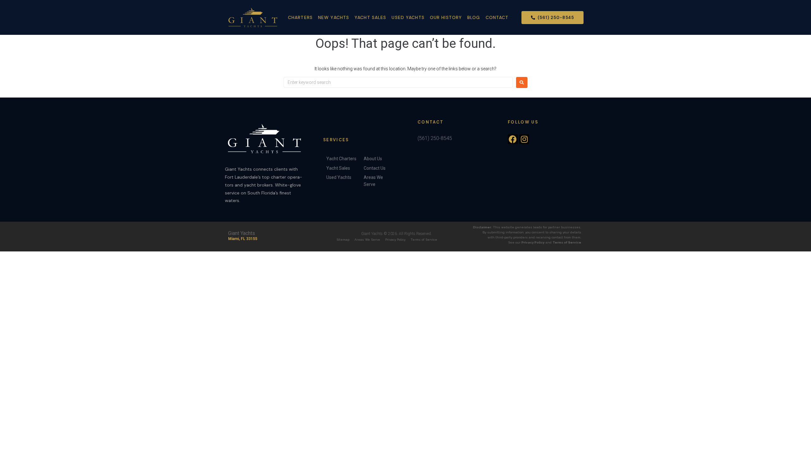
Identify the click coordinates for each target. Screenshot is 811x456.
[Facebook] (513, 139)
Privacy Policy (395, 239)
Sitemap (342, 239)
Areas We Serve (367, 239)
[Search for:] (398, 82)
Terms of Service (424, 239)
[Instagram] (524, 139)
